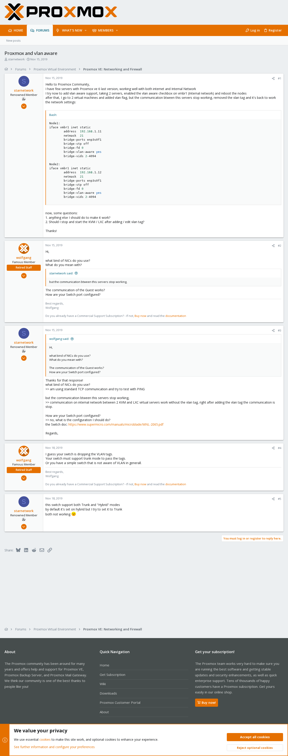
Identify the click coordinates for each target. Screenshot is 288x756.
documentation (175, 316)
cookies (45, 739)
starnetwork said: (61, 273)
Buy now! (209, 702)
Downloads (108, 693)
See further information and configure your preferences (54, 747)
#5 (279, 499)
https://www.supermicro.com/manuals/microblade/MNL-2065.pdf (115, 424)
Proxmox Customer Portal (120, 702)
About (104, 712)
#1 (279, 78)
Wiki (103, 684)
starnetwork (16, 59)
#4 (279, 448)
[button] (86, 30)
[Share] (273, 78)
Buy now (140, 316)
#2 (279, 246)
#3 (279, 330)
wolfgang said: (59, 339)
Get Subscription (112, 674)
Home (104, 665)
